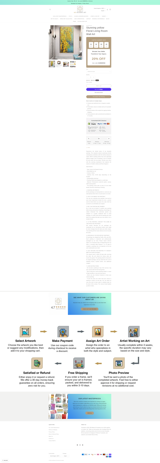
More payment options (99, 92)
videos (97, 403)
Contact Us (51, 438)
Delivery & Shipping (53, 429)
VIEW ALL (89, 413)
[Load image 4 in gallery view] (73, 64)
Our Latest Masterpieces (54, 427)
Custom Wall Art (52, 440)
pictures (91, 403)
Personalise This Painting (99, 96)
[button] (50, 9)
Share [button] (89, 147)
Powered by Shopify (60, 460)
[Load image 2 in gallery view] (59, 64)
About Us (51, 436)
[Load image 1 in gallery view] (52, 64)
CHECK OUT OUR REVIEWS (89, 309)
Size (87, 69)
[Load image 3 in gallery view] (66, 64)
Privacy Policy (52, 431)
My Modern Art (54, 460)
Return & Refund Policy (54, 434)
